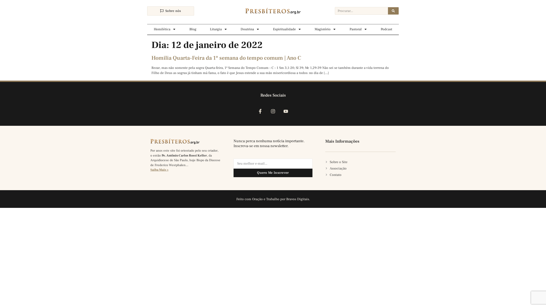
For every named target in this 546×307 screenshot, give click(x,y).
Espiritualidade (284, 29)
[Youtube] (286, 111)
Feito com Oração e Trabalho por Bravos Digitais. (273, 199)
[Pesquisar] (393, 10)
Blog (192, 29)
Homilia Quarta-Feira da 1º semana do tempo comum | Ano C (226, 58)
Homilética (162, 29)
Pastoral (356, 29)
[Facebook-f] (260, 111)
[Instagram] (273, 111)
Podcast (386, 29)
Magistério (323, 29)
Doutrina (247, 29)
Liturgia (216, 29)
